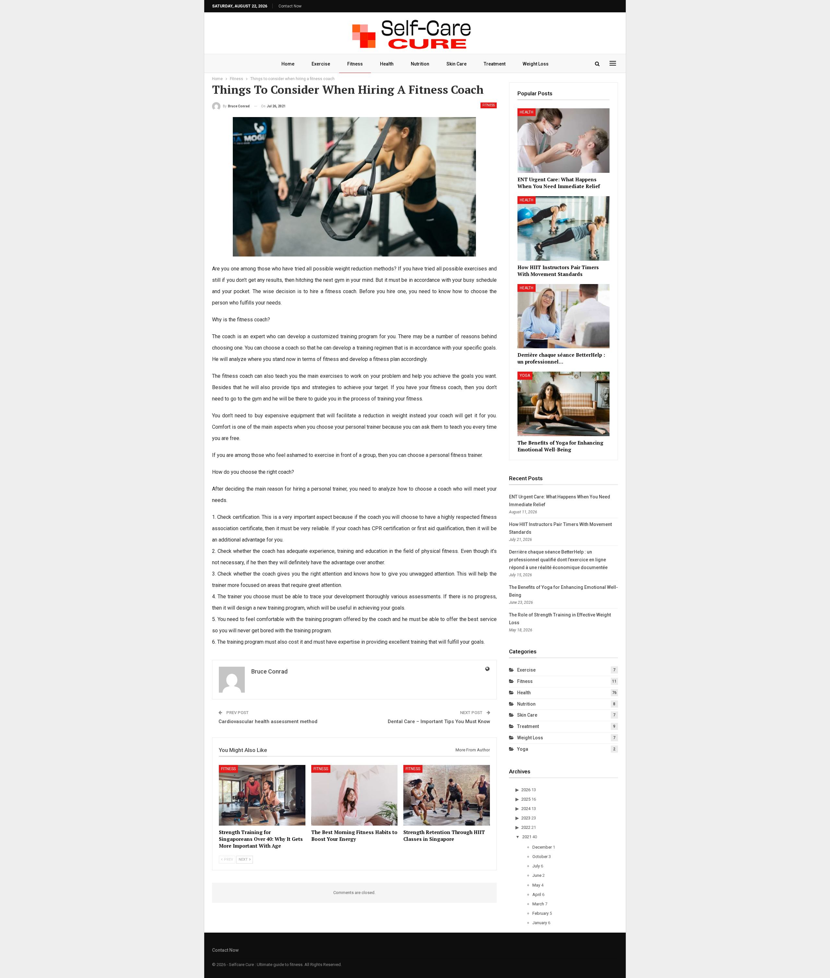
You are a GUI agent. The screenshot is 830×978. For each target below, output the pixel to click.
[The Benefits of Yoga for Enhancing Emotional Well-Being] (563, 404)
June (536, 875)
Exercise (321, 63)
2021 (526, 836)
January (539, 922)
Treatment (494, 63)
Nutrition (420, 63)
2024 (525, 808)
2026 (525, 789)
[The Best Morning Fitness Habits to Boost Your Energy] (354, 795)
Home (287, 63)
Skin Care (456, 63)
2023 (525, 818)
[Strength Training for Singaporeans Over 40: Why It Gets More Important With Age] (262, 795)
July (536, 866)
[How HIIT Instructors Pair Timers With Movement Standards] (563, 228)
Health (387, 63)
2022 (525, 827)
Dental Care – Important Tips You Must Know (439, 721)
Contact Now (290, 6)
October (540, 856)
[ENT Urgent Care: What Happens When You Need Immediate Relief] (563, 140)
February (540, 913)
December (542, 847)
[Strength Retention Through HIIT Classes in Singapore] (446, 795)
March (538, 903)
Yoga (525, 375)
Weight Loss (536, 63)
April (536, 894)
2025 (525, 799)
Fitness (355, 63)
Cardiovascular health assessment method (268, 721)
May (536, 885)
